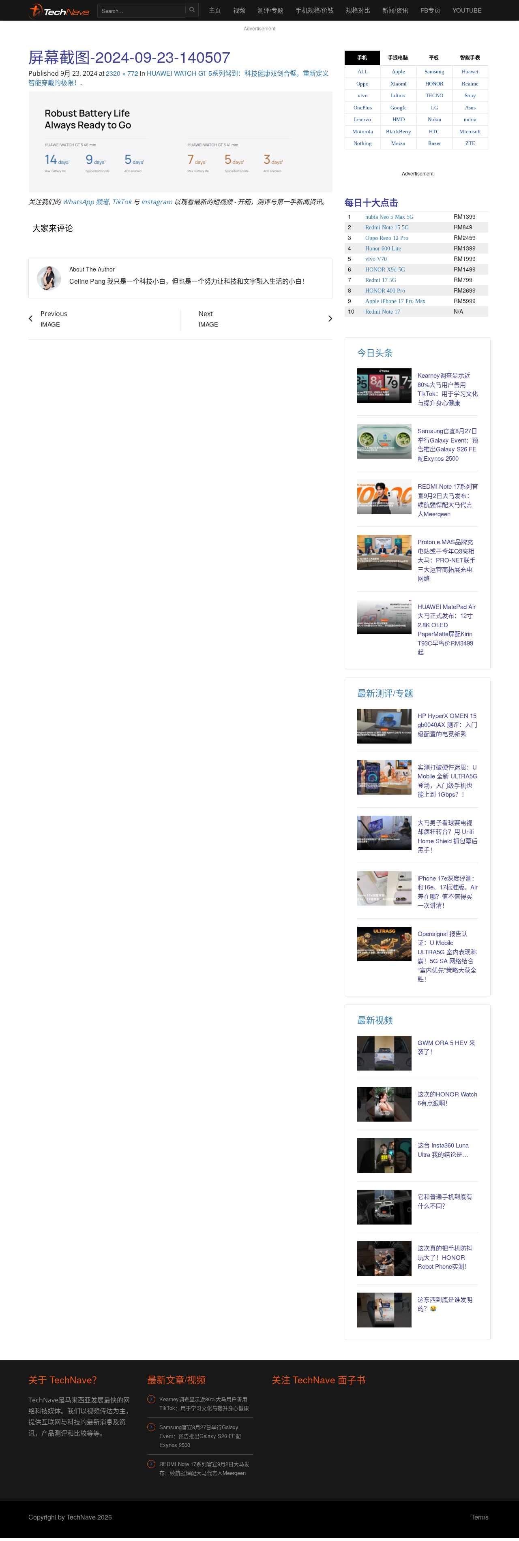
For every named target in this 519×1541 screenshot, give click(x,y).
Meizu (398, 143)
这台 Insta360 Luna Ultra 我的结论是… (443, 1149)
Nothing (363, 143)
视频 (239, 10)
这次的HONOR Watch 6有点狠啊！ (447, 1098)
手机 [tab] (362, 58)
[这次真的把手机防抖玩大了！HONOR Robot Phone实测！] (384, 1258)
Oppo (362, 84)
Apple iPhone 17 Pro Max (395, 301)
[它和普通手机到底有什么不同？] (384, 1207)
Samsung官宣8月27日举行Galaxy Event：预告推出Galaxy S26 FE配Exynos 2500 (448, 444)
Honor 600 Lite (383, 249)
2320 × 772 (122, 73)
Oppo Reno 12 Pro (386, 238)
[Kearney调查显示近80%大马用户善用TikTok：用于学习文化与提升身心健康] (384, 385)
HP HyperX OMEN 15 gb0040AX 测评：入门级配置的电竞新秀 (447, 724)
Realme (470, 84)
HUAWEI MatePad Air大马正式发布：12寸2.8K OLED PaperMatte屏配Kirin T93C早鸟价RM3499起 (447, 629)
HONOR (434, 84)
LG (434, 108)
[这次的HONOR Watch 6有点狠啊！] (384, 1104)
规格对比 (358, 10)
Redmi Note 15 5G (387, 227)
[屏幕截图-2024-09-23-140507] (180, 141)
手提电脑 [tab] (397, 58)
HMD (398, 119)
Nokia (434, 119)
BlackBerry (398, 131)
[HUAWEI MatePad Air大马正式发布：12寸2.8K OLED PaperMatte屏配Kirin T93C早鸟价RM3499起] (384, 617)
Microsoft (470, 131)
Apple (398, 71)
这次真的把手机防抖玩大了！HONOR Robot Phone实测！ (445, 1257)
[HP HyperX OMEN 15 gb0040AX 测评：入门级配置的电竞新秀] (384, 726)
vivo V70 (376, 259)
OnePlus (363, 108)
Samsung (434, 71)
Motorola (362, 131)
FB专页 (430, 10)
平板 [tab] (434, 58)
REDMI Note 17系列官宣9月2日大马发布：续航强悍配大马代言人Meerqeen (448, 500)
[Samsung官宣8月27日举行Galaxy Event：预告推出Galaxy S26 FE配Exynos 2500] (384, 441)
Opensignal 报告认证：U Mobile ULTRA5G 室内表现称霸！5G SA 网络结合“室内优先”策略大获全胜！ (447, 956)
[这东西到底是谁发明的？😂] (384, 1310)
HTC (434, 131)
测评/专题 (270, 10)
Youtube (467, 10)
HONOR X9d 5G (385, 270)
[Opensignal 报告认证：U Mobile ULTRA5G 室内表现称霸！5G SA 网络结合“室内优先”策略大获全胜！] (384, 944)
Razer (434, 143)
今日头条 (375, 352)
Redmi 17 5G (380, 280)
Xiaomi (398, 84)
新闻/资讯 (395, 10)
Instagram (156, 201)
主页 (215, 10)
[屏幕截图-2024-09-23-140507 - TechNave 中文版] (58, 10)
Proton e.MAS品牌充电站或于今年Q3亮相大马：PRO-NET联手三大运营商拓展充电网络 (447, 559)
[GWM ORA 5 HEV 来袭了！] (384, 1053)
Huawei (470, 71)
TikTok (121, 201)
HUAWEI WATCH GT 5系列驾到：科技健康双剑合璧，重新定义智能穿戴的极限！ (178, 77)
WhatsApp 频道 (85, 201)
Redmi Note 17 (382, 312)
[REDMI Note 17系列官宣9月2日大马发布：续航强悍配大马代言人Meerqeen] (384, 496)
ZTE (470, 143)
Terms (480, 1517)
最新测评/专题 (385, 692)
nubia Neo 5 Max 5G (389, 217)
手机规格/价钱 (315, 10)
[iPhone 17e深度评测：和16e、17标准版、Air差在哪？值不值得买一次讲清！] (384, 888)
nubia (470, 119)
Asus (470, 108)
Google (398, 108)
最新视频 (375, 1019)
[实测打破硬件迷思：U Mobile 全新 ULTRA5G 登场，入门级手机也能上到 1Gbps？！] (384, 777)
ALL (363, 71)
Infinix (398, 95)
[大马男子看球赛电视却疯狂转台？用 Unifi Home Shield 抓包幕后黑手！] (384, 833)
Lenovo (362, 119)
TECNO (434, 95)
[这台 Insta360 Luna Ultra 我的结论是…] (384, 1155)
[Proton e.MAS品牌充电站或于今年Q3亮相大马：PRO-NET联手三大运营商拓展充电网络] (384, 552)
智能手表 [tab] (470, 58)
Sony (470, 95)
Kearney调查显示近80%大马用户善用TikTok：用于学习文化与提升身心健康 (448, 389)
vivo (363, 95)
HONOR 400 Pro (385, 291)
